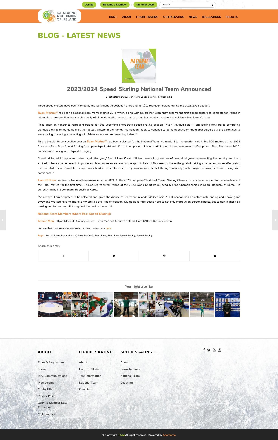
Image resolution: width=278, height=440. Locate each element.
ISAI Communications (52, 375)
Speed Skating (148, 96)
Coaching (85, 388)
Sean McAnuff (85, 235)
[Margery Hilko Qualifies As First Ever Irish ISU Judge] (275, 220)
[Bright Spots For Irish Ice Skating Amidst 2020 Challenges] (151, 304)
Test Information (90, 375)
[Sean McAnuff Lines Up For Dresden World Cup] (202, 304)
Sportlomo (169, 434)
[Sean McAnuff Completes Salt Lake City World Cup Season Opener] (227, 304)
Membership (46, 382)
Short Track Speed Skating (121, 235)
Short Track (100, 235)
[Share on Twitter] (114, 256)
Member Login (145, 4)
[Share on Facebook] (63, 256)
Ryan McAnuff (68, 235)
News (137, 96)
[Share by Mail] (215, 256)
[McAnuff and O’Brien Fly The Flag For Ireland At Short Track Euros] (176, 304)
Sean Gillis (166, 96)
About (83, 362)
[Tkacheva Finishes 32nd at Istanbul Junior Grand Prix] (3, 220)
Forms (42, 368)
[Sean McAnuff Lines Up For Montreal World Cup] (50, 304)
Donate (89, 4)
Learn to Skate (89, 368)
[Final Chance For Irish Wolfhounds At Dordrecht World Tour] (101, 304)
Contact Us (45, 388)
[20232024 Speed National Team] (139, 66)
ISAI (122, 435)
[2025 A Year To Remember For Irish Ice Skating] (75, 304)
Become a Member (115, 4)
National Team (88, 382)
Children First (47, 413)
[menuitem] (89, 5)
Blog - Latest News (79, 35)
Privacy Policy (47, 395)
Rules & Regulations (51, 362)
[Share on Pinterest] (164, 256)
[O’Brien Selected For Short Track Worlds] (126, 304)
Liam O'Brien (52, 235)
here (108, 228)
